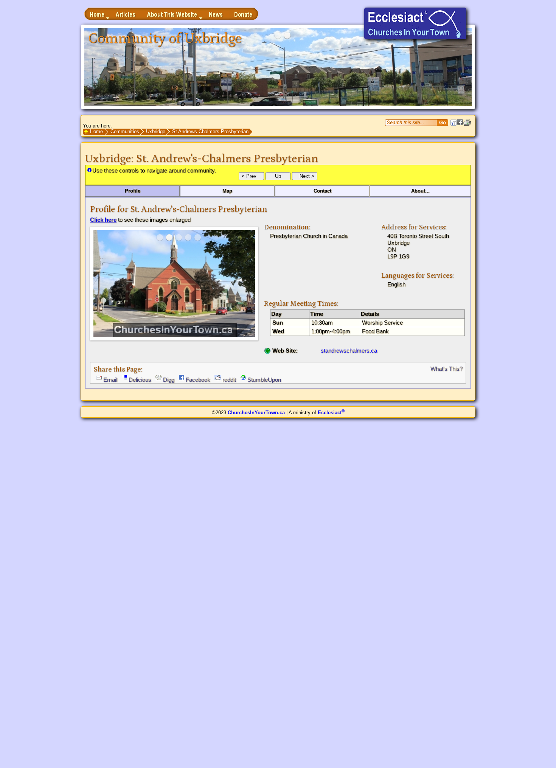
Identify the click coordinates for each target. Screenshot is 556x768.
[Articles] (126, 14)
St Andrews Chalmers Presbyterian (210, 131)
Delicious (140, 379)
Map (227, 191)
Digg (168, 379)
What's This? (446, 368)
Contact (322, 191)
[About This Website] (172, 14)
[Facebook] (460, 123)
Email (110, 379)
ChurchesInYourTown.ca (256, 412)
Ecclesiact (331, 412)
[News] (216, 14)
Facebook (198, 379)
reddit (229, 379)
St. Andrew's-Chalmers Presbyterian (227, 158)
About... (420, 191)
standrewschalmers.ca (349, 350)
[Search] (442, 122)
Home (96, 131)
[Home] (97, 14)
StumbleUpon (264, 379)
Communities (124, 131)
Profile (132, 191)
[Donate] (243, 14)
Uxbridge (155, 131)
